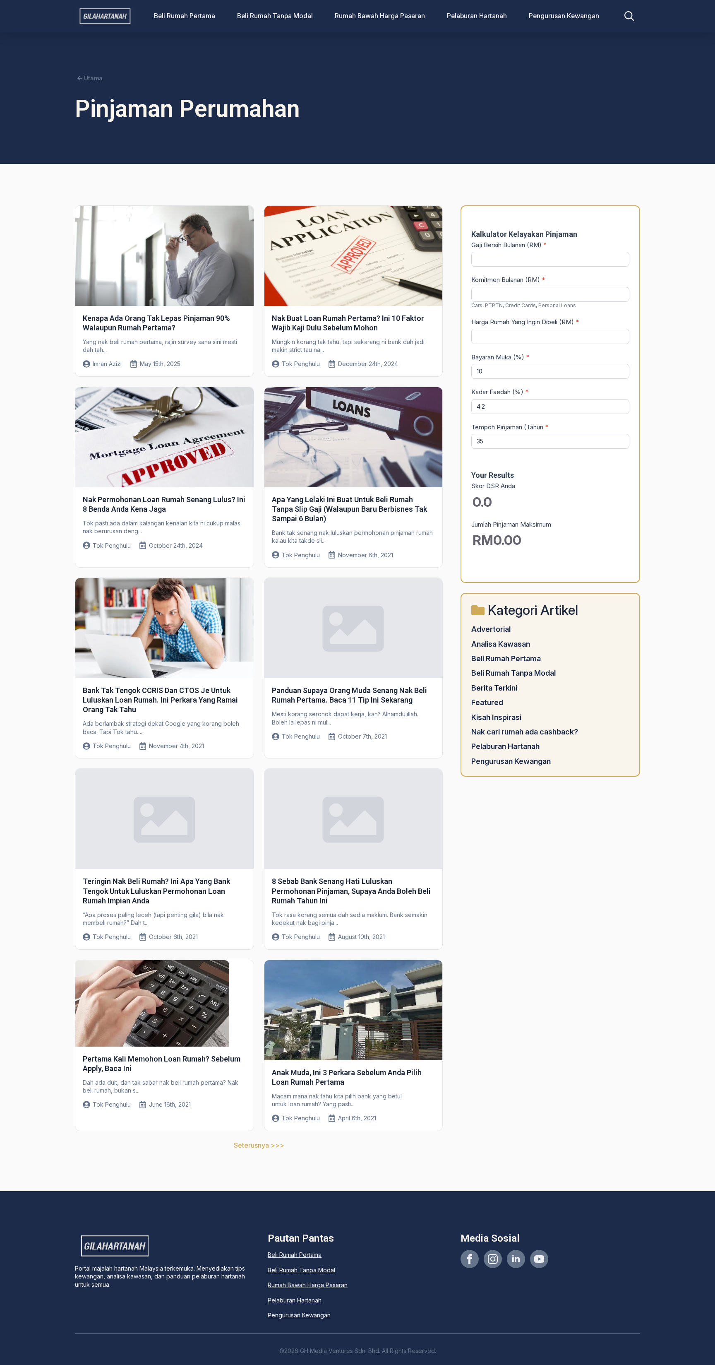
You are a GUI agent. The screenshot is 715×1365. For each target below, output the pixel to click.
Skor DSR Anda (493, 486)
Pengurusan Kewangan (564, 16)
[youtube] (539, 1259)
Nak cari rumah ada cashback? (524, 731)
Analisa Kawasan (500, 644)
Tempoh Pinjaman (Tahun (510, 427)
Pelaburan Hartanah (477, 16)
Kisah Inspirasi (496, 717)
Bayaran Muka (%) (500, 357)
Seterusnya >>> (259, 1145)
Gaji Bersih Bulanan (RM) (509, 245)
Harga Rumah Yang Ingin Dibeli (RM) (525, 322)
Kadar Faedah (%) (500, 392)
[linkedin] (516, 1259)
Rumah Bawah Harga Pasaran (380, 16)
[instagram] (493, 1259)
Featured (487, 702)
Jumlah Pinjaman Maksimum (511, 524)
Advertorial (491, 629)
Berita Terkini (494, 688)
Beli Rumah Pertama (184, 16)
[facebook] (470, 1259)
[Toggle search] (629, 16)
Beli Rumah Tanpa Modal (275, 16)
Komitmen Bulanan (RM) (508, 280)
